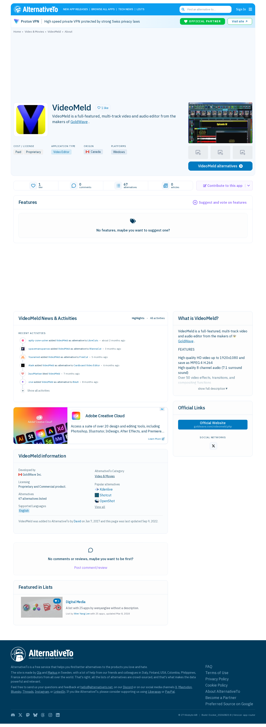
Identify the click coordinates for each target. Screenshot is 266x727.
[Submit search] (183, 9)
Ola (39, 672)
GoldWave (79, 121)
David (77, 521)
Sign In (241, 9)
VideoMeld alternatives (217, 166)
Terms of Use (216, 672)
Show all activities (38, 390)
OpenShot (107, 501)
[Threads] (43, 715)
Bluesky (16, 692)
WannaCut (95, 348)
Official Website (213, 424)
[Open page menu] (250, 9)
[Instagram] (50, 715)
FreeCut (83, 357)
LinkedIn (59, 692)
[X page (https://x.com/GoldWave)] (213, 446)
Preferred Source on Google (229, 703)
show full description (213, 388)
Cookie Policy (216, 685)
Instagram (42, 692)
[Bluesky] (35, 715)
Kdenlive (106, 489)
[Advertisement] (133, 67)
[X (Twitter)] (20, 715)
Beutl (76, 381)
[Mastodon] (28, 715)
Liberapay (154, 692)
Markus (52, 672)
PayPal (170, 692)
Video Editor (61, 152)
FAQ (208, 666)
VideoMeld (62, 340)
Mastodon (185, 687)
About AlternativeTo (222, 691)
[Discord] (13, 715)
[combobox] (206, 9)
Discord (128, 687)
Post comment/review (90, 567)
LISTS (140, 9)
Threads (28, 692)
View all (100, 507)
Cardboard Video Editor (87, 365)
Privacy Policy (217, 679)
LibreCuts (92, 340)
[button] (103, 107)
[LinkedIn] (58, 715)
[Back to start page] (38, 9)
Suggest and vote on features (223, 202)
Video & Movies (105, 476)
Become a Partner (220, 697)
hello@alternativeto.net (96, 687)
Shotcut (105, 495)
